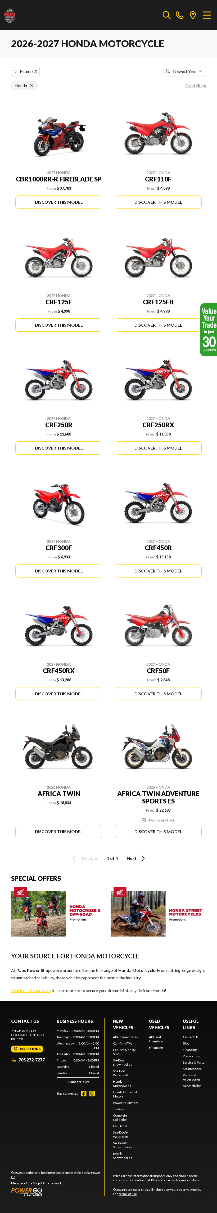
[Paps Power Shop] (30, 14)
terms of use (128, 1194)
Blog (186, 1043)
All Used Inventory (156, 1039)
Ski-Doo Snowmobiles (122, 1062)
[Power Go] (57, 1192)
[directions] (193, 15)
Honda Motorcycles (122, 1083)
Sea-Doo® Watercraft (120, 1134)
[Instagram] (92, 1093)
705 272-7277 (32, 1059)
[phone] (180, 15)
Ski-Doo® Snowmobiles (122, 1145)
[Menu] (207, 15)
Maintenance (192, 1069)
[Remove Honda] (31, 85)
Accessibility (192, 1086)
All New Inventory (125, 1037)
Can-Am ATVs (122, 1043)
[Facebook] (83, 1093)
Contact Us (190, 1037)
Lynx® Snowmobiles (122, 1156)
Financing (156, 1048)
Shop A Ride (41, 1183)
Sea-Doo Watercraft (120, 1073)
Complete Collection (120, 1117)
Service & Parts (193, 1062)
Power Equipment (125, 1103)
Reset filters (195, 85)
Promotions (191, 1056)
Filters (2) (28, 71)
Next (132, 858)
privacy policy (192, 1190)
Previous (89, 858)
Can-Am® (120, 1126)
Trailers (118, 1109)
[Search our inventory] (167, 15)
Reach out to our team (31, 990)
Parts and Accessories (192, 1077)
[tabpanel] (78, 1057)
